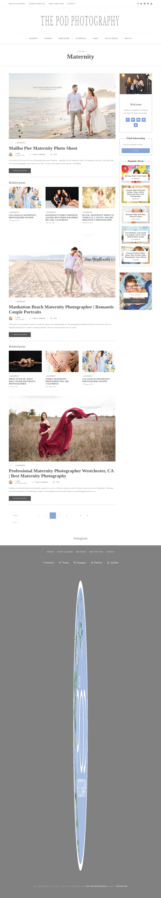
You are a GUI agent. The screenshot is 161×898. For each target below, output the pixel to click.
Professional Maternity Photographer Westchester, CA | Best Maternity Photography (61, 473)
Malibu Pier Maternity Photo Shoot (43, 148)
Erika (18, 153)
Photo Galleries (17, 4)
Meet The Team (56, 4)
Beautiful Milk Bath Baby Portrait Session (136, 216)
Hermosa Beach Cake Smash (136, 176)
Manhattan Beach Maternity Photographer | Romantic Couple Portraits (61, 309)
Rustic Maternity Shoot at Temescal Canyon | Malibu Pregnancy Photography (98, 217)
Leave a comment (39, 154)
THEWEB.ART (121, 886)
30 (87, 515)
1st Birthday (81, 38)
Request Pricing (37, 4)
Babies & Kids (63, 38)
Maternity (33, 38)
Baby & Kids (136, 219)
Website (50, 552)
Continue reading (20, 170)
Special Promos (111, 38)
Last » (15, 522)
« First (15, 515)
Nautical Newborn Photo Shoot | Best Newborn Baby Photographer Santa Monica (136, 255)
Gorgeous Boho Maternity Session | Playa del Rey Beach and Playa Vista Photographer (136, 193)
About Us (128, 38)
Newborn (48, 38)
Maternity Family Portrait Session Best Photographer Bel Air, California (62, 217)
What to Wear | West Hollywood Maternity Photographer (22, 381)
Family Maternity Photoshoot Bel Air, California (57, 381)
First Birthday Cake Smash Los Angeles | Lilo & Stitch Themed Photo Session (135, 235)
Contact (71, 4)
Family (95, 38)
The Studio (81, 552)
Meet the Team (96, 552)
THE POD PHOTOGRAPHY (96, 886)
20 (80, 515)
